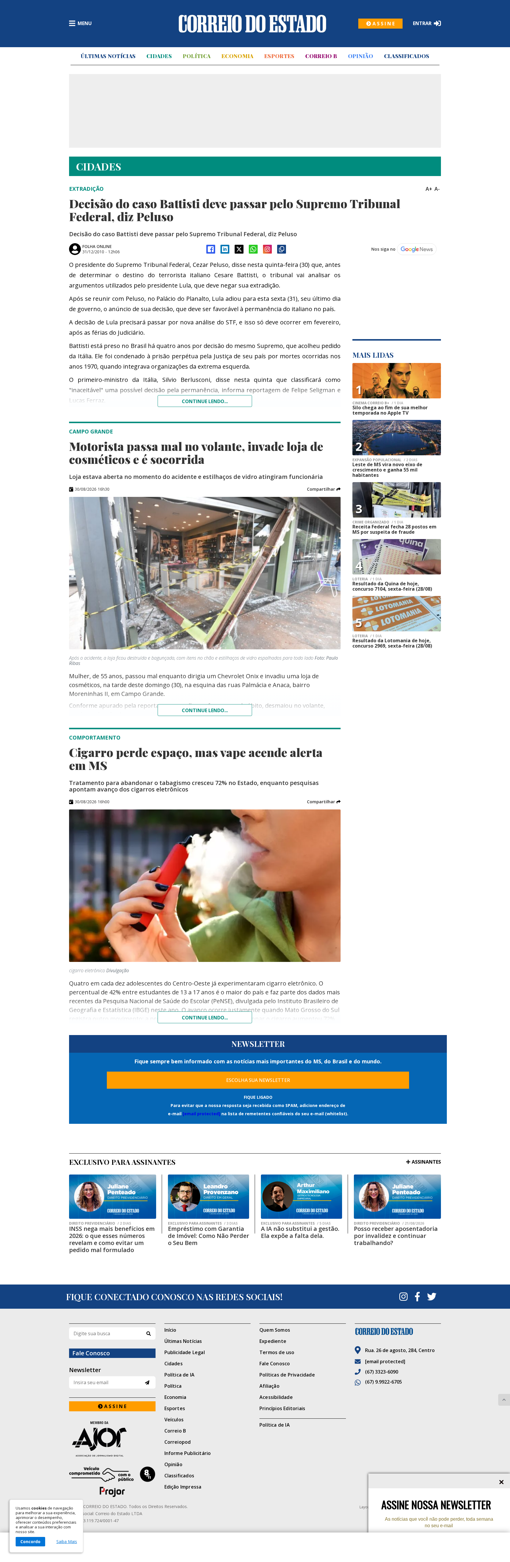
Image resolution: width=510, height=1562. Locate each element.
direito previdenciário (100, 1223)
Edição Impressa (183, 1486)
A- (437, 188)
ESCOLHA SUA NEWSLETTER (258, 1080)
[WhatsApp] (253, 249)
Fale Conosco (274, 1363)
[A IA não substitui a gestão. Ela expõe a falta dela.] (301, 1197)
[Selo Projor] (112, 1481)
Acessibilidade (276, 1397)
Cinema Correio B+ (377, 403)
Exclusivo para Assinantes (203, 1223)
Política (196, 56)
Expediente (272, 1341)
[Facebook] (211, 249)
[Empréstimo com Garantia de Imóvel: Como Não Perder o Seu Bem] (208, 1197)
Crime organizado (377, 522)
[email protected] (201, 1113)
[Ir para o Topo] (504, 1400)
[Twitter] (432, 1296)
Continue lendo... (205, 401)
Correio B (321, 56)
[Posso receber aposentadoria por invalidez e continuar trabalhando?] (397, 1197)
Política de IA (179, 1374)
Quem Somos (274, 1330)
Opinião (360, 56)
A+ (429, 188)
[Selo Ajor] (112, 1439)
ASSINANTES (426, 1162)
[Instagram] (267, 249)
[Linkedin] (225, 249)
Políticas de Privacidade (287, 1374)
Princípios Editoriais (282, 1408)
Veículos (174, 1419)
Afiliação (269, 1386)
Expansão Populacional (384, 460)
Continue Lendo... (205, 710)
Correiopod (177, 1442)
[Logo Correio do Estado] (252, 23)
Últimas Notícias (108, 56)
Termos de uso (277, 1352)
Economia (237, 56)
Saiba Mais (66, 1541)
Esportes (279, 56)
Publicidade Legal (184, 1352)
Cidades (159, 56)
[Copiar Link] (281, 249)
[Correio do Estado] (398, 1331)
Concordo (30, 1541)
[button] (324, 489)
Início (170, 1330)
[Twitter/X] (239, 249)
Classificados (406, 56)
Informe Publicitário (187, 1453)
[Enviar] (147, 1382)
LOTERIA (367, 579)
